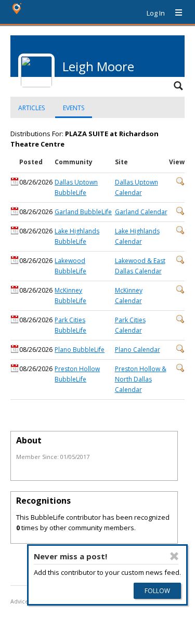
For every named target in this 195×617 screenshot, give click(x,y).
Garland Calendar (141, 211)
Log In (156, 13)
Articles (31, 107)
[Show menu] (175, 13)
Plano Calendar (137, 349)
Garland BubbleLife (83, 211)
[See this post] (180, 183)
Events (73, 107)
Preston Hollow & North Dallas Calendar (140, 379)
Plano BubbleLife (80, 349)
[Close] (174, 556)
